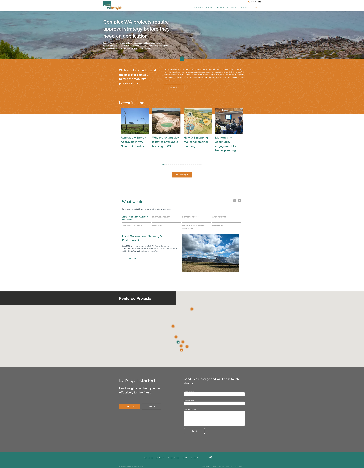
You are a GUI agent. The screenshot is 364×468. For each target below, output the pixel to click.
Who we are (198, 7)
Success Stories (222, 7)
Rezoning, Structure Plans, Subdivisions (194, 226)
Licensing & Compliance (132, 225)
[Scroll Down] (182, 58)
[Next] (239, 200)
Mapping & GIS (217, 225)
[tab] (163, 164)
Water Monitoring (220, 217)
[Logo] (126, 457)
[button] (183, 342)
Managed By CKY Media (209, 466)
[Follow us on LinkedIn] (210, 458)
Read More (132, 258)
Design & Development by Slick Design (230, 466)
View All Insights (182, 175)
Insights (234, 7)
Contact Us (243, 7)
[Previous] (235, 200)
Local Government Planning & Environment (135, 218)
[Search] (256, 7)
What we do (210, 7)
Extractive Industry (191, 217)
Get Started (174, 87)
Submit (194, 431)
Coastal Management (161, 217)
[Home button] (112, 5)
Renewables (157, 225)
